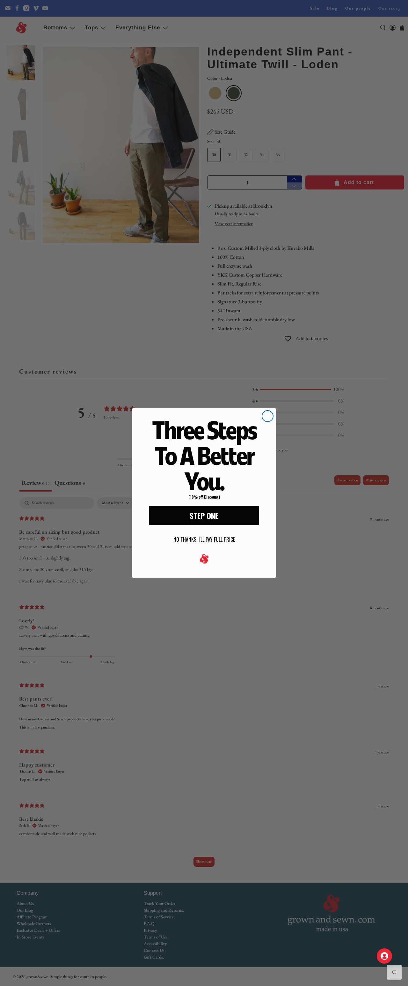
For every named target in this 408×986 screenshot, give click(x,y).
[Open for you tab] (384, 956)
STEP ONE (204, 515)
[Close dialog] (267, 416)
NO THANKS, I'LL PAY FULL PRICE (204, 539)
